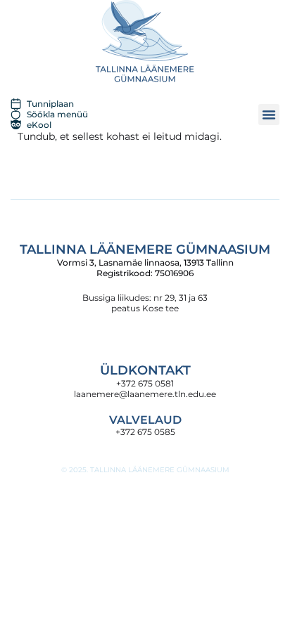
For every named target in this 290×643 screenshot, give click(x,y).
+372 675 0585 (145, 432)
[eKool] (16, 124)
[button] (268, 114)
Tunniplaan (50, 103)
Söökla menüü (57, 114)
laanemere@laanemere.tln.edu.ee (145, 394)
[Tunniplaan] (16, 103)
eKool (39, 124)
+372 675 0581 (145, 383)
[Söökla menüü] (16, 114)
